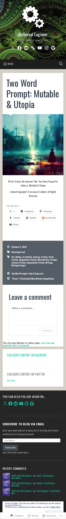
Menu (10, 64)
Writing (49, 262)
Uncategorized (18, 251)
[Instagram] (46, 47)
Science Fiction (19, 262)
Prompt (53, 259)
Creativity (27, 256)
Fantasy (36, 256)
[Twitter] (12, 47)
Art (13, 256)
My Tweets (11, 380)
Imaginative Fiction (28, 259)
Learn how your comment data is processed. (29, 344)
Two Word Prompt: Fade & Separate (27, 273)
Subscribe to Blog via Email (23, 424)
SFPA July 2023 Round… (22, 475)
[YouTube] (39, 47)
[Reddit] (26, 47)
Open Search (60, 63)
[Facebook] (19, 47)
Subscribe (10, 447)
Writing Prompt (19, 265)
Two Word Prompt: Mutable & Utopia (32, 93)
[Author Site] (33, 47)
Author (18, 256)
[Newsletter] (53, 47)
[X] (5, 403)
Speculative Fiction (36, 262)
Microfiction (43, 259)
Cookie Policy (55, 507)
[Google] (31, 403)
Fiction (44, 256)
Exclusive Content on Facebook (26, 355)
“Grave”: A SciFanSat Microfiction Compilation (33, 278)
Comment (46, 330)
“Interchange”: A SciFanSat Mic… (36, 492)
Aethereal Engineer (33, 34)
